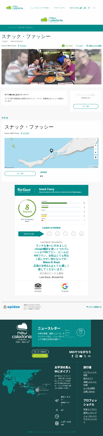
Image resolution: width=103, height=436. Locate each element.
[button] (81, 8)
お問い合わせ (89, 391)
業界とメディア (90, 413)
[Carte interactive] (85, 7)
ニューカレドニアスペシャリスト (90, 419)
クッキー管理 (71, 432)
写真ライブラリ (90, 409)
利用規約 (30, 432)
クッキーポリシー (58, 432)
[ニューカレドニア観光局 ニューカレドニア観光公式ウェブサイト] (14, 7)
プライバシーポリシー (43, 432)
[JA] (94, 8)
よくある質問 (89, 388)
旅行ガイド (88, 378)
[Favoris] (89, 8)
